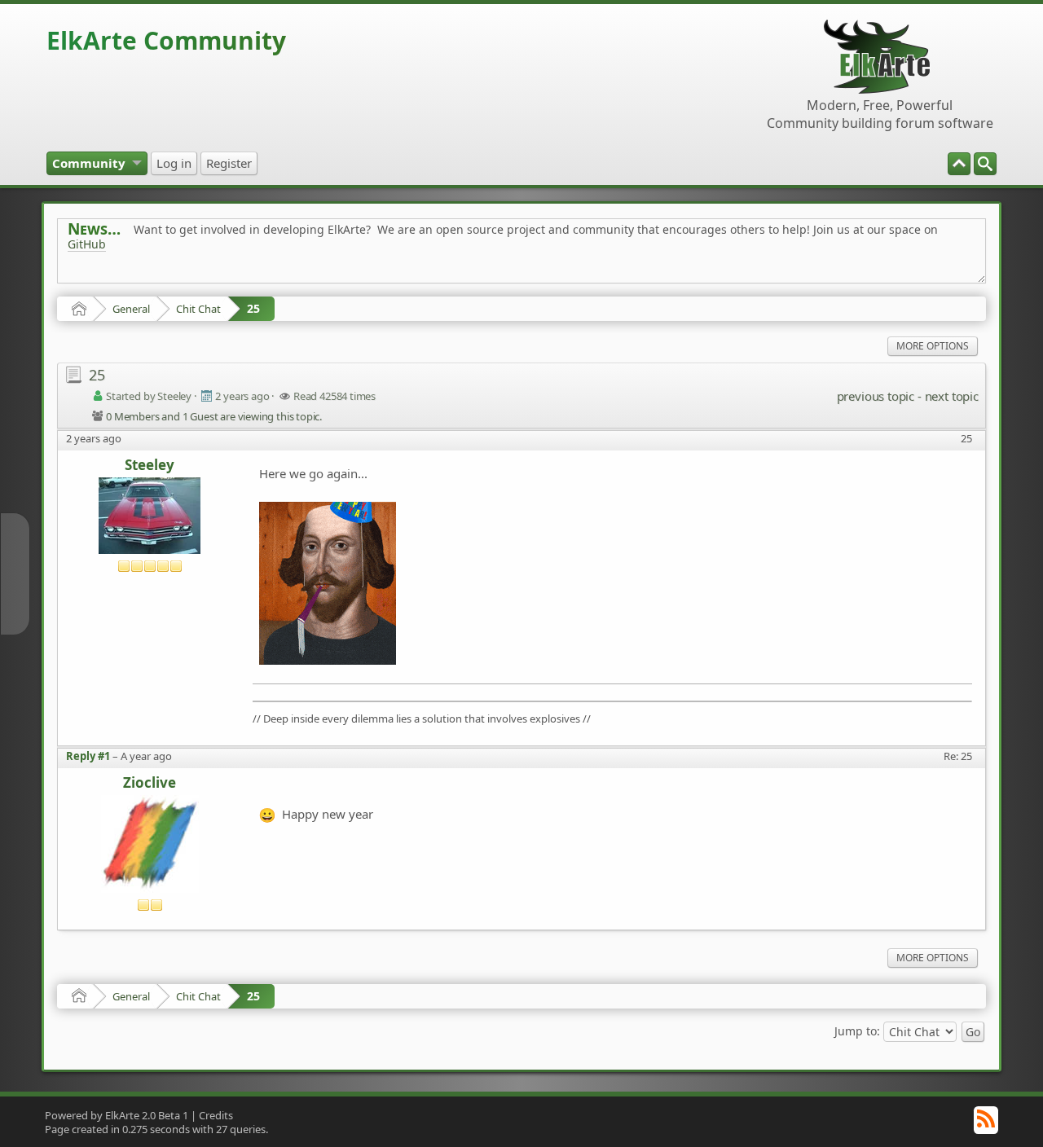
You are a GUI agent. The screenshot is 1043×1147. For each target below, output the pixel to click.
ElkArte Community (166, 40)
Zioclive (149, 783)
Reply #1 (88, 756)
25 (253, 308)
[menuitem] (985, 163)
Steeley (149, 465)
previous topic (875, 396)
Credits (216, 1115)
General (131, 308)
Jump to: (857, 1030)
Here (323, 280)
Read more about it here (134, 280)
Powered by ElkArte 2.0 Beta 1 (116, 1115)
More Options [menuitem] (932, 346)
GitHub (87, 244)
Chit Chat (198, 308)
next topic (952, 396)
